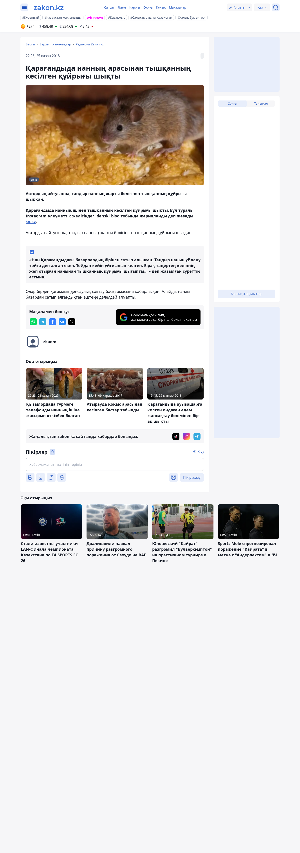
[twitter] (72, 322)
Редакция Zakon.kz (90, 44)
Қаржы (134, 7)
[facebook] (52, 322)
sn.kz (31, 221)
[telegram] (43, 322)
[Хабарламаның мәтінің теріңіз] (115, 464)
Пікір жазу (192, 477)
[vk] (62, 322)
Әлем (122, 7)
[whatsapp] (33, 322)
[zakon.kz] (49, 7)
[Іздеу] (276, 7)
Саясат (109, 7)
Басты (30, 44)
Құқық (161, 7)
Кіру (201, 451)
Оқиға (148, 7)
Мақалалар (177, 7)
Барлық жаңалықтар (55, 44)
